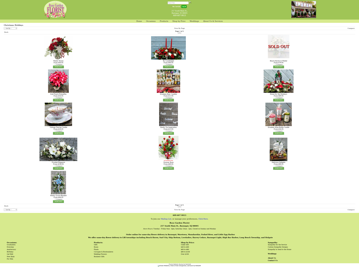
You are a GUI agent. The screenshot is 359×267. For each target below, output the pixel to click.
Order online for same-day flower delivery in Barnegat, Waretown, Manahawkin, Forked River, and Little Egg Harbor (180, 234)
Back (6, 32)
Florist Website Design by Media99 (180, 264)
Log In (184, 6)
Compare (351, 28)
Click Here (203, 219)
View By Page (179, 28)
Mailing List (166, 219)
